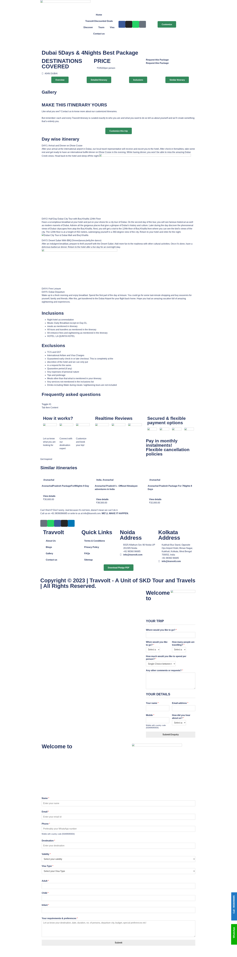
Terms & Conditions (94, 541)
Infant (45, 905)
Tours (101, 27)
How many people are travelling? (183, 643)
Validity (46, 854)
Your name (152, 703)
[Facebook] (122, 24)
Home (99, 15)
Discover (88, 27)
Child (45, 893)
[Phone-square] (142, 24)
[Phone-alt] (43, 523)
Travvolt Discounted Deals (99, 21)
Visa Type (47, 866)
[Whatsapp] (135, 24)
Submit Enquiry (171, 734)
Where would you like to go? (161, 630)
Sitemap (88, 560)
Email (45, 812)
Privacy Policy (91, 547)
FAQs (87, 553)
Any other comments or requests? (164, 670)
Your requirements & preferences (60, 918)
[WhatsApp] (234, 942)
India (98, 480)
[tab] (118, 145)
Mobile (150, 715)
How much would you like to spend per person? (166, 657)
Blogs (49, 547)
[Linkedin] (71, 523)
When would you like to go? (156, 643)
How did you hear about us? (181, 716)
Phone (46, 824)
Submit (118, 942)
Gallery (49, 553)
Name (45, 798)
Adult (45, 881)
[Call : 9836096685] (234, 917)
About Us (51, 541)
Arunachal (48, 480)
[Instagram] (128, 24)
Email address (180, 703)
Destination (48, 840)
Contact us (99, 34)
